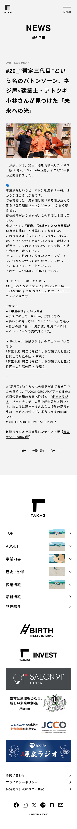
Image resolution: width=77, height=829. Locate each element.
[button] (38, 546)
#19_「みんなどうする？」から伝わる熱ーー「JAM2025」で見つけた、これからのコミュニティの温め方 (38, 291)
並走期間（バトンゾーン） (34, 205)
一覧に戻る (38, 450)
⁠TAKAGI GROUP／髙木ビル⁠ (45, 391)
